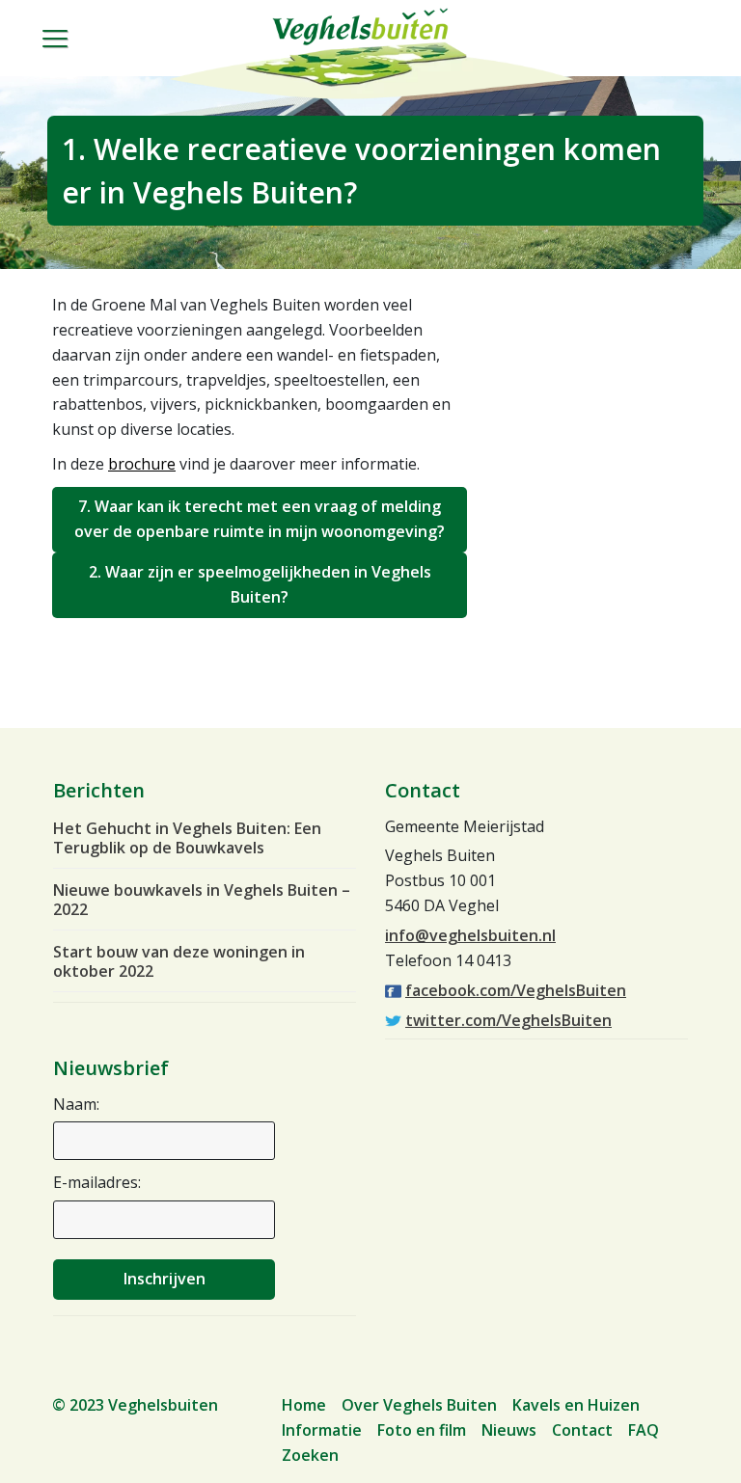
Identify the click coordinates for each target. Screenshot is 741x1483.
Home (304, 1405)
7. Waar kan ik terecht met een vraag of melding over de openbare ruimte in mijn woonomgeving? (259, 519)
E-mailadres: (97, 1182)
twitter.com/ (508, 1020)
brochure (142, 463)
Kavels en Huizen (576, 1405)
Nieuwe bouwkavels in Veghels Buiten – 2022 (201, 899)
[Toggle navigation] (66, 54)
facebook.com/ (515, 990)
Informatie (322, 1430)
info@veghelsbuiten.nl (470, 935)
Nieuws (508, 1430)
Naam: (76, 1104)
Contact (582, 1430)
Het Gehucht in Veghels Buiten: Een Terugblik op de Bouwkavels (187, 838)
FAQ (643, 1430)
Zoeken (310, 1455)
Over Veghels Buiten (419, 1405)
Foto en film (421, 1430)
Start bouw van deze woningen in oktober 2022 (179, 961)
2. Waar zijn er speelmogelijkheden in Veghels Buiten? (260, 584)
